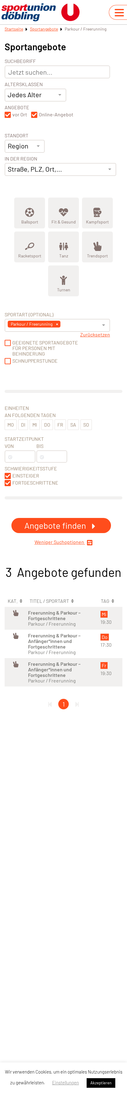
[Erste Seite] (50, 704)
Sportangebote (44, 28)
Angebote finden (56, 525)
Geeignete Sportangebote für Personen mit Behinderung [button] (45, 348)
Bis (39, 446)
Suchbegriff (20, 61)
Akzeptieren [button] (101, 1082)
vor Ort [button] (19, 114)
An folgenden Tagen (30, 415)
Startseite (14, 28)
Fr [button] (60, 425)
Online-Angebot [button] (56, 114)
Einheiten (17, 408)
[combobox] (35, 95)
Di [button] (23, 425)
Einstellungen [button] (65, 1082)
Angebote (17, 107)
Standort (16, 135)
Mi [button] (34, 425)
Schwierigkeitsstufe (31, 468)
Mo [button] (10, 425)
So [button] (86, 425)
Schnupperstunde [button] (35, 361)
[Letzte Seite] (77, 704)
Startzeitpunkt (24, 439)
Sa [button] (73, 425)
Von (9, 446)
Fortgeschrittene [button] (35, 483)
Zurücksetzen (95, 334)
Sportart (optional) (29, 314)
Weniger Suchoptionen (60, 542)
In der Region (21, 158)
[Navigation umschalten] (119, 12)
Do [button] (47, 425)
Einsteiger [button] (25, 475)
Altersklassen (24, 84)
